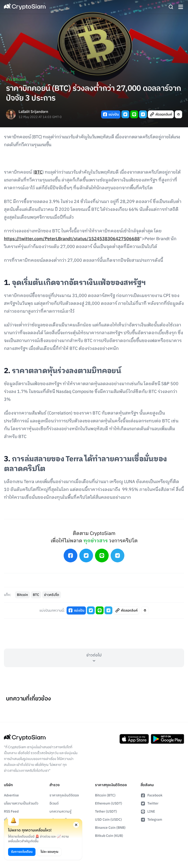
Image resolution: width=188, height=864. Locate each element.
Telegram (154, 819)
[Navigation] (180, 6)
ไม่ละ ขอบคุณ (49, 851)
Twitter (152, 803)
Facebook (155, 795)
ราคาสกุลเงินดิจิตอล (64, 795)
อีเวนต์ (54, 803)
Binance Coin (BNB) (110, 827)
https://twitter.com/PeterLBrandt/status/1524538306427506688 (72, 239)
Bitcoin (22, 595)
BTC (38, 172)
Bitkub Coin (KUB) (109, 835)
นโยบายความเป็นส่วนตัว (21, 803)
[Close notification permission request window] (76, 825)
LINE (151, 811)
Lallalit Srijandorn (33, 112)
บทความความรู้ (60, 811)
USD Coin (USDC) (108, 819)
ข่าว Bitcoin (15, 79)
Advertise (11, 795)
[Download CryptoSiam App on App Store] (134, 739)
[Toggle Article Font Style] (178, 114)
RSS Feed (11, 811)
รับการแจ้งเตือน (22, 851)
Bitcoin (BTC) (105, 795)
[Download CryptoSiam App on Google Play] (167, 739)
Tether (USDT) (106, 811)
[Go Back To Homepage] (25, 7)
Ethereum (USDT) (108, 803)
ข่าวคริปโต (51, 595)
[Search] (170, 6)
